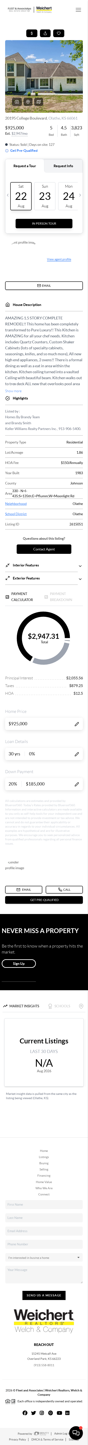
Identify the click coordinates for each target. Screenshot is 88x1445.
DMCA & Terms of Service (47, 1439)
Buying (43, 1163)
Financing (43, 1175)
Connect (44, 1194)
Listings (44, 1157)
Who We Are (44, 1188)
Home (44, 1150)
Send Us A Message (44, 1295)
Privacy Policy (17, 1439)
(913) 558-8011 (44, 1365)
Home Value (44, 1182)
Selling (44, 1169)
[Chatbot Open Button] (76, 1433)
